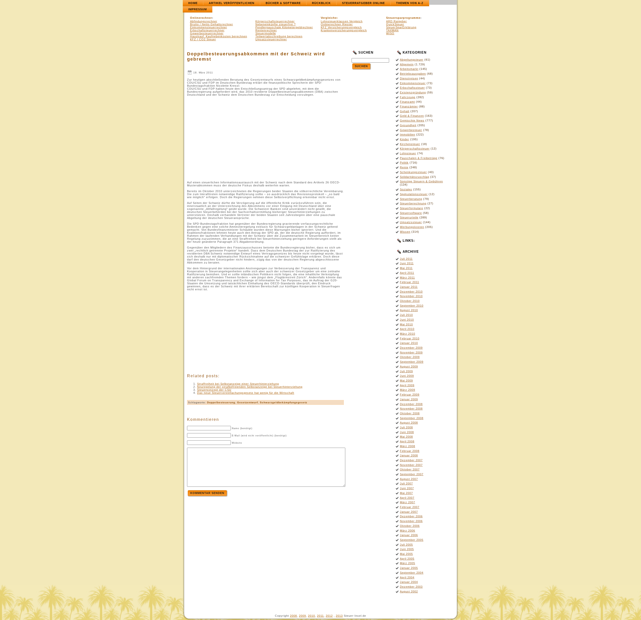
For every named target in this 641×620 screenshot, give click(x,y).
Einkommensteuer (413, 83)
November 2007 (411, 464)
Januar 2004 (409, 581)
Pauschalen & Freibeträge (418, 158)
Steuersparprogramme (403, 17)
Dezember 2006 (411, 516)
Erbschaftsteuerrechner (207, 30)
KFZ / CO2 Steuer (203, 39)
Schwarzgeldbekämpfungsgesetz (283, 402)
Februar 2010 (409, 338)
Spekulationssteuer (414, 194)
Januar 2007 (409, 511)
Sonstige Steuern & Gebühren (421, 181)
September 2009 (411, 361)
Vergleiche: (329, 17)
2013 (339, 615)
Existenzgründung (413, 92)
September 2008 (411, 418)
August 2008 (409, 422)
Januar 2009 (409, 399)
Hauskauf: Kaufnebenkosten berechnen (218, 36)
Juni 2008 (407, 432)
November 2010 (411, 296)
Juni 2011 (407, 263)
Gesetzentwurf (247, 402)
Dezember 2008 (411, 404)
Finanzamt (407, 101)
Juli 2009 (406, 371)
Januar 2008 (409, 455)
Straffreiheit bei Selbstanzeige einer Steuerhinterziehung (238, 383)
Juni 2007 (407, 488)
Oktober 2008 (410, 413)
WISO (390, 33)
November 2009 (411, 352)
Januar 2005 (409, 567)
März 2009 (407, 389)
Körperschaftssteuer (415, 148)
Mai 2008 (406, 436)
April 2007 (407, 497)
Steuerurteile (409, 217)
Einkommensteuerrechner (208, 27)
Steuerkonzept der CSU (214, 389)
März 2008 (407, 446)
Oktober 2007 (410, 469)
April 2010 (407, 328)
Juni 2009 (407, 375)
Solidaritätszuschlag (414, 176)
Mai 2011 (406, 268)
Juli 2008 (406, 427)
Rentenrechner (266, 30)
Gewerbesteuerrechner (207, 33)
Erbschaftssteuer (412, 87)
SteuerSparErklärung (401, 27)
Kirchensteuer (410, 144)
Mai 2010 (406, 324)
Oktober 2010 (410, 300)
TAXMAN (392, 30)
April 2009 (407, 385)
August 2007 (409, 478)
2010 (311, 615)
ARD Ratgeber (396, 21)
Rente (404, 167)
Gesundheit (408, 125)
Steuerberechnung (413, 203)
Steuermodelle (265, 33)
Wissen (405, 231)
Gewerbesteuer (411, 130)
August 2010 (409, 310)
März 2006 (407, 530)
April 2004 (407, 577)
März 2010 (407, 333)
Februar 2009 (409, 394)
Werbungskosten (412, 226)
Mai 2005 (406, 553)
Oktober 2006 (410, 525)
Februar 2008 (409, 450)
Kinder (404, 139)
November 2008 (411, 408)
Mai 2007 (406, 492)
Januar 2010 (409, 342)
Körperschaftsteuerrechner (275, 21)
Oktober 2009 (410, 356)
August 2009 (409, 366)
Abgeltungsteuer (411, 59)
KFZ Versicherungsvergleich (341, 27)
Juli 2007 (406, 483)
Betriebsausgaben (413, 73)
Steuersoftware (411, 212)
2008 (293, 615)
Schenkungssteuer (413, 172)
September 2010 (411, 305)
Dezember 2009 (411, 347)
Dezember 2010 (411, 291)
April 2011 (407, 272)
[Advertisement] (229, 137)
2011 (320, 615)
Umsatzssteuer (411, 222)
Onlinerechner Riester (337, 24)
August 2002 (409, 591)
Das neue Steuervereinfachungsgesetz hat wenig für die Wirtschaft (245, 392)
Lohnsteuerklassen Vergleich (342, 21)
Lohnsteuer (408, 153)
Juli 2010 (406, 314)
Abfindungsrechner (203, 21)
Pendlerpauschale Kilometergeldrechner (284, 27)
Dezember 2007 (411, 460)
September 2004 (411, 572)
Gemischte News (412, 120)
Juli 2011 (406, 258)
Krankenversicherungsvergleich (344, 30)
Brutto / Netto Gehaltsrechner (211, 24)
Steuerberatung (411, 198)
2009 (302, 615)
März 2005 (407, 563)
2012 (329, 615)
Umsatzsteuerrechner (271, 39)
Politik (404, 162)
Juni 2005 (407, 549)
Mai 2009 (406, 380)
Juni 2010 (407, 319)
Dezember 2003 (411, 586)
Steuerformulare (411, 208)
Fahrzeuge (407, 97)
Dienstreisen (409, 78)
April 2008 (407, 441)
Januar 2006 (409, 535)
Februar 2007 (409, 507)
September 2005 (411, 539)
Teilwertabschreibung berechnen (278, 36)
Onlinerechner (201, 17)
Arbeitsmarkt (409, 68)
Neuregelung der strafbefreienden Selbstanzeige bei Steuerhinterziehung (249, 386)
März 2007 (407, 502)
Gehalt (404, 111)
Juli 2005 (406, 544)
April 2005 (407, 558)
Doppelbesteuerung (221, 402)
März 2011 (407, 277)
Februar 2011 (409, 282)
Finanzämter (409, 106)
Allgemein (407, 64)
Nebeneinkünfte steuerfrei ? (275, 24)
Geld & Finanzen (412, 115)
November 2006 (411, 521)
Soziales (406, 189)
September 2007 (411, 474)
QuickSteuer (395, 24)
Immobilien (407, 134)
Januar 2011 (409, 286)
